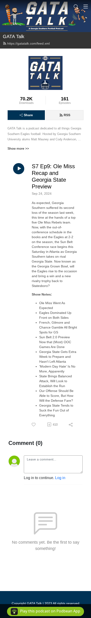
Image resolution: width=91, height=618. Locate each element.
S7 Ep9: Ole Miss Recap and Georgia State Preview (53, 176)
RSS (67, 115)
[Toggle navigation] (85, 6)
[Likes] (34, 424)
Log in (60, 478)
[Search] (76, 6)
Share (28, 115)
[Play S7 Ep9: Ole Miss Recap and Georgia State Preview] (18, 168)
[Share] (71, 424)
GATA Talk (13, 36)
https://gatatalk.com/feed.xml (28, 43)
